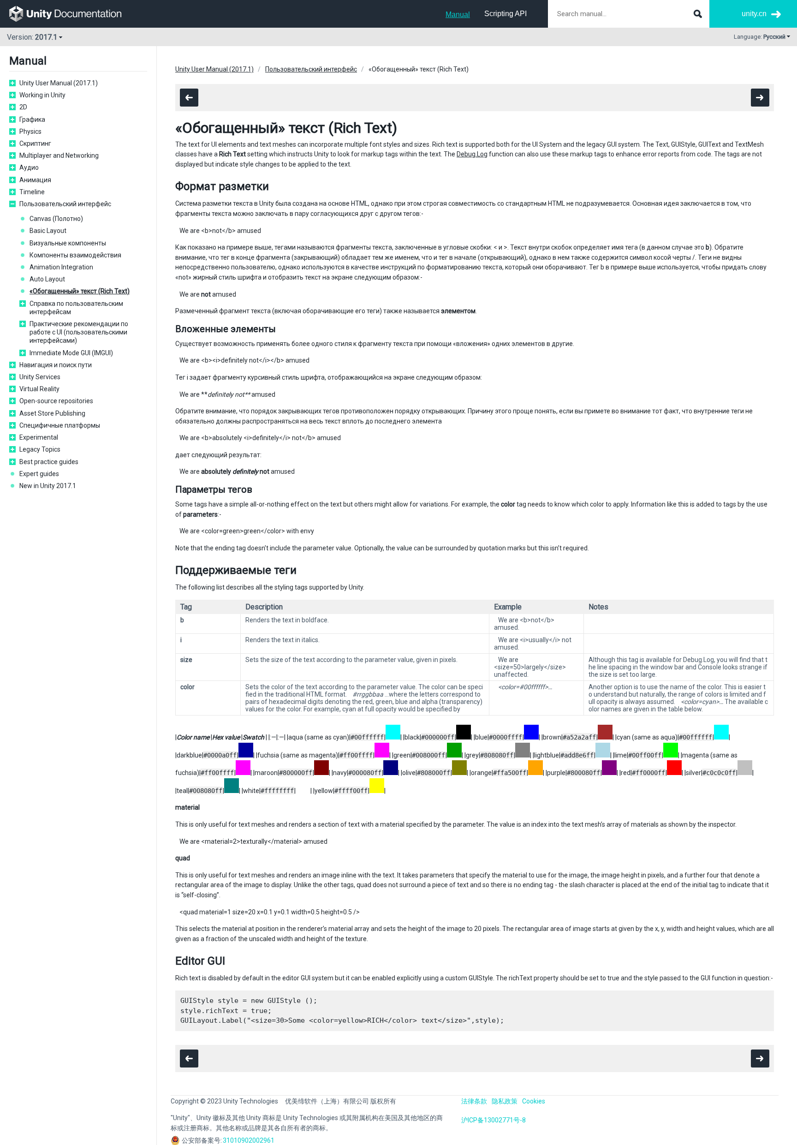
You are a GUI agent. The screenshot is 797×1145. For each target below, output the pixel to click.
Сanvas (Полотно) (56, 218)
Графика (32, 119)
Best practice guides (48, 461)
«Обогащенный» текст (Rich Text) (80, 291)
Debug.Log (472, 154)
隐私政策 (504, 1101)
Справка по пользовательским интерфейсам (76, 308)
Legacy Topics (39, 449)
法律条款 (474, 1101)
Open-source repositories (56, 401)
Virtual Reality (39, 389)
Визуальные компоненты (68, 243)
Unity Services (39, 377)
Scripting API (505, 14)
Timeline (32, 192)
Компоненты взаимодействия (75, 255)
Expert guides (39, 473)
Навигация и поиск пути (55, 365)
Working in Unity (42, 95)
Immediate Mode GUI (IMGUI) (71, 353)
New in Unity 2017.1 (47, 485)
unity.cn (754, 14)
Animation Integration (61, 267)
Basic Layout (48, 230)
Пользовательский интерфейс (65, 204)
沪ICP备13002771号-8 (493, 1120)
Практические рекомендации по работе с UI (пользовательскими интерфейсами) (79, 332)
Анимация (35, 180)
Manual (458, 14)
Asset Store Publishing (52, 413)
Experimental (38, 437)
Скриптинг (35, 143)
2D (23, 107)
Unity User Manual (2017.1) (58, 83)
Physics (30, 131)
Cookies (533, 1101)
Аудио (29, 167)
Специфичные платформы (59, 425)
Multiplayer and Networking (59, 155)
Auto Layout (47, 279)
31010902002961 (248, 1140)
